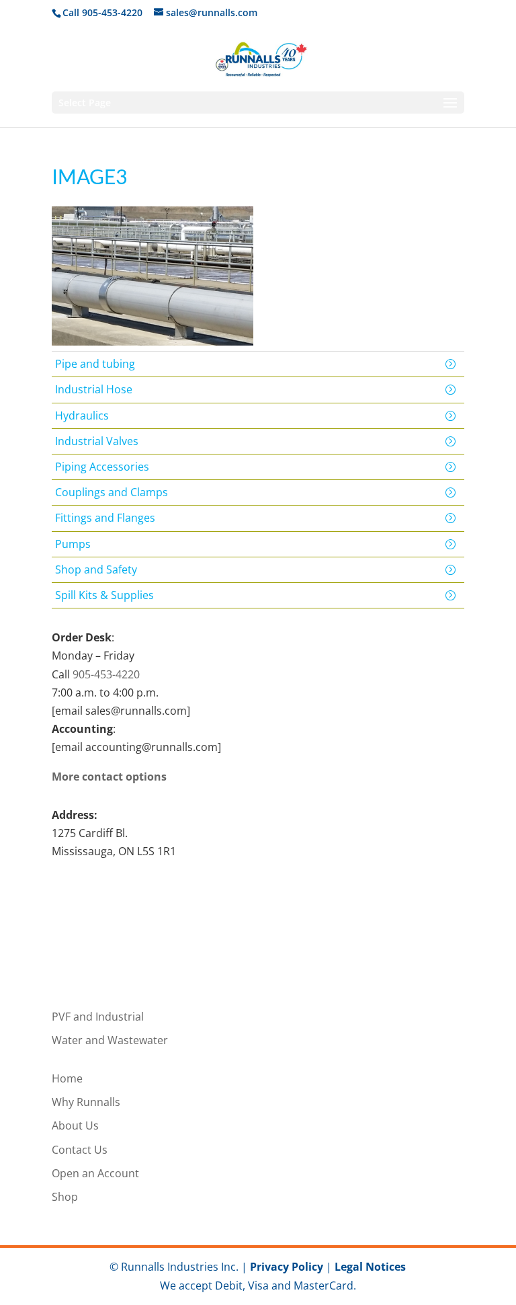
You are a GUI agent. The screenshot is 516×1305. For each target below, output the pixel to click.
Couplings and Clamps (111, 492)
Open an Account (95, 1173)
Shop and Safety (96, 569)
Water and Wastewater (110, 1040)
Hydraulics (82, 415)
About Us (75, 1125)
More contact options (109, 776)
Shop (65, 1196)
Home (67, 1078)
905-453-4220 (106, 674)
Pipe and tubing (95, 363)
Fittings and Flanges (105, 517)
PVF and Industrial (98, 1016)
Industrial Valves (96, 441)
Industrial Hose (93, 389)
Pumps (73, 544)
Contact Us (80, 1149)
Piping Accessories (102, 466)
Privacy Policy (286, 1266)
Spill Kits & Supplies (104, 595)
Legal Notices (370, 1266)
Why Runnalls (86, 1102)
